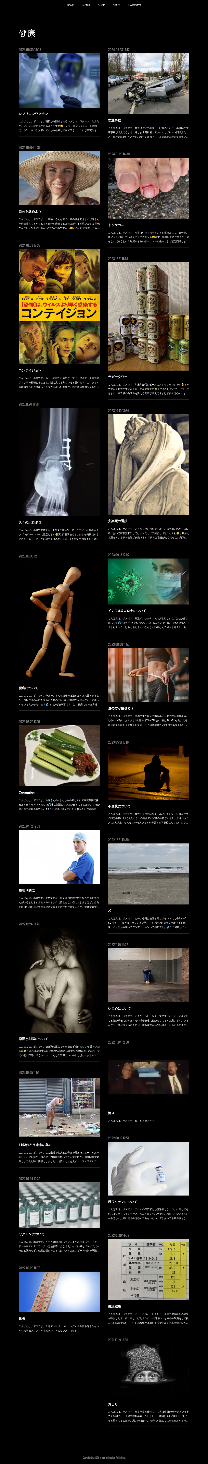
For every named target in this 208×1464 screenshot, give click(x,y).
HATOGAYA (134, 5)
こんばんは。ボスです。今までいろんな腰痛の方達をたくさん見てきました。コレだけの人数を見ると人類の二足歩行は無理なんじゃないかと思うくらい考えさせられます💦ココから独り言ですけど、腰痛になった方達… (59, 700)
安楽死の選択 (118, 520)
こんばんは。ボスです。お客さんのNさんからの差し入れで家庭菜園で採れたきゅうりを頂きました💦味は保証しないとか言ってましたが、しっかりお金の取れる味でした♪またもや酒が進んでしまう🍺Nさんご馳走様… (59, 804)
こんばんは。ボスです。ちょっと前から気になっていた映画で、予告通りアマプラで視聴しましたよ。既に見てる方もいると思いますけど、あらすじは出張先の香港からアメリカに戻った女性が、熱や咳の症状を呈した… (59, 382)
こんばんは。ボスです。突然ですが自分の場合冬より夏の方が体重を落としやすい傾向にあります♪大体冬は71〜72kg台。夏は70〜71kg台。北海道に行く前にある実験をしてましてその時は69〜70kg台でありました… (148, 720)
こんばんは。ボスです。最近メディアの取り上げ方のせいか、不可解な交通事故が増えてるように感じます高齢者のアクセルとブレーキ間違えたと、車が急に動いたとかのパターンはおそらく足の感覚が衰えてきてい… (148, 132)
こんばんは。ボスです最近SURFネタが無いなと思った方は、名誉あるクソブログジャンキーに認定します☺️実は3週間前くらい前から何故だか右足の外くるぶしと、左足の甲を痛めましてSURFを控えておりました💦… (59, 534)
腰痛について (28, 687)
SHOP (101, 5)
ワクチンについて (32, 1234)
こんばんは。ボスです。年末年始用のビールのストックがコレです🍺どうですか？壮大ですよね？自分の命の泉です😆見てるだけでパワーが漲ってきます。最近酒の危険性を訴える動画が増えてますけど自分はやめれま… (148, 389)
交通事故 (114, 120)
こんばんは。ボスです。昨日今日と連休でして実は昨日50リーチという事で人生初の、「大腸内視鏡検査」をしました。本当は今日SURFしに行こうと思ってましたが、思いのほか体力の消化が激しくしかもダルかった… (148, 1416)
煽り (111, 1113)
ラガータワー (118, 376)
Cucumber (27, 792)
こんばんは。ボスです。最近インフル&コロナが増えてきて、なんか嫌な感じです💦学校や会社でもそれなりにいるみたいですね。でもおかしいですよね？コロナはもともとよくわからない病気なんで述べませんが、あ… (148, 622)
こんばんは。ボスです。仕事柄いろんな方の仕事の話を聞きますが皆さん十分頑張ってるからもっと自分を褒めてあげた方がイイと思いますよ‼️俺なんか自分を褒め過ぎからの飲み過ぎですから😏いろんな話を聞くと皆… (59, 223)
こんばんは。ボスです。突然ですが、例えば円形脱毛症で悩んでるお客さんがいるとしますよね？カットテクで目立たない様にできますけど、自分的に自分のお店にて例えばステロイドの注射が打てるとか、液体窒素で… (59, 902)
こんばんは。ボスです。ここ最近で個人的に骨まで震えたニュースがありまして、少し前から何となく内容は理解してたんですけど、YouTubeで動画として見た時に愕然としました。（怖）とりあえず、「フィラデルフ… (59, 1157)
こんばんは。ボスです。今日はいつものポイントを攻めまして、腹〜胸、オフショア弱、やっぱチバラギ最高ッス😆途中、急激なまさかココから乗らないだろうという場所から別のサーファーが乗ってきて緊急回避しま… (148, 237)
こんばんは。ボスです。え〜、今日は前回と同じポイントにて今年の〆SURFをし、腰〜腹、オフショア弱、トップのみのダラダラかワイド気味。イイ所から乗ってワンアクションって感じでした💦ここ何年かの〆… (148, 922)
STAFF (116, 5)
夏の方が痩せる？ (121, 708)
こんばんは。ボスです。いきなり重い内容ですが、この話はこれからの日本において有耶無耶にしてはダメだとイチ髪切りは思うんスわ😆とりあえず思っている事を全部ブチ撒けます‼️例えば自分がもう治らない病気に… (148, 533)
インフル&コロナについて (127, 610)
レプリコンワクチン (33, 113)
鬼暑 (22, 1318)
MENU (86, 5)
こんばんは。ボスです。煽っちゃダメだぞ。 (132, 1120)
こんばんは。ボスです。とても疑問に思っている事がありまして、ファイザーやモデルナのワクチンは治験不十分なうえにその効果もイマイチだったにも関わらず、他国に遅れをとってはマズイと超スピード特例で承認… (59, 1246)
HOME (70, 5)
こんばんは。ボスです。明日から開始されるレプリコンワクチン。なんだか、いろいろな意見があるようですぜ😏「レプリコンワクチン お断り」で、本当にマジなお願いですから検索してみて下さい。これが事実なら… (59, 125)
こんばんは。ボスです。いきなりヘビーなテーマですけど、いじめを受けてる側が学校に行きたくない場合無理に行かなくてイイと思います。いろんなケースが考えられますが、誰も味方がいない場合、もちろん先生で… (148, 1020)
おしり (113, 1404)
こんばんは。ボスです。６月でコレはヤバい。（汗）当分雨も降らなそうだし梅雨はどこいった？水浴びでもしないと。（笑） (59, 1328)
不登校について (119, 806)
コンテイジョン (30, 370)
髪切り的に (27, 890)
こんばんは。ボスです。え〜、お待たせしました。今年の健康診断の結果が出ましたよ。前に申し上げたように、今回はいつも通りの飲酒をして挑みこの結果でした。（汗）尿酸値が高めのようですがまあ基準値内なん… (148, 1318)
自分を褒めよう (30, 211)
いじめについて (119, 1008)
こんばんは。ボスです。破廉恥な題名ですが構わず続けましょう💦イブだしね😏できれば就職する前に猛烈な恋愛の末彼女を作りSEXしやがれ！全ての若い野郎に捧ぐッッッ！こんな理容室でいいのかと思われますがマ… (59, 1051)
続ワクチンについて (122, 1201)
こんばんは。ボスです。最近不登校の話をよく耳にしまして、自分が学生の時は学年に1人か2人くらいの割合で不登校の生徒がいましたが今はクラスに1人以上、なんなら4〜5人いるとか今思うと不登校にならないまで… (148, 818)
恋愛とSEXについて (33, 1038)
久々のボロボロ (30, 522)
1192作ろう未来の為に (35, 1144)
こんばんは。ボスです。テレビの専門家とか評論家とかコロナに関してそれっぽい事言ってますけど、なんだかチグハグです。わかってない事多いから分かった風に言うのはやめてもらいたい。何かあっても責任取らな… (148, 1213)
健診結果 (114, 1306)
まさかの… (116, 224)
